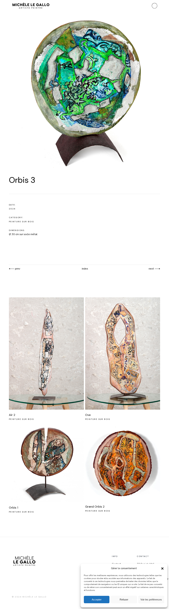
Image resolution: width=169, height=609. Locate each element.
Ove (88, 415)
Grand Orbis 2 (94, 507)
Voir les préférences (151, 599)
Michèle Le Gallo (34, 596)
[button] (162, 568)
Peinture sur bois (21, 221)
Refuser (124, 599)
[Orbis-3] (84, 94)
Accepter (96, 599)
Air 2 (12, 415)
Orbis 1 (13, 508)
